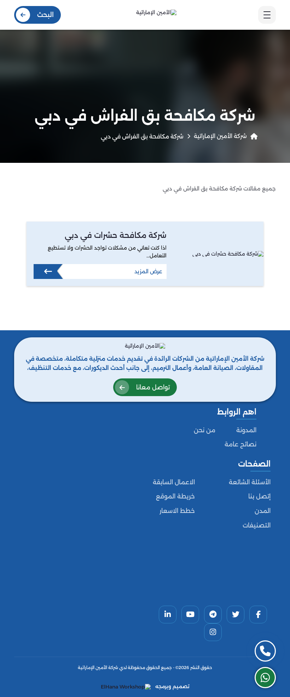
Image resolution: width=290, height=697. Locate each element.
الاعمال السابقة (174, 482)
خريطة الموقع (175, 496)
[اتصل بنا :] (265, 651)
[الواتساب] (265, 677)
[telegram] (213, 614)
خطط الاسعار (177, 510)
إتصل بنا (259, 496)
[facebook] (258, 614)
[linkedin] (167, 614)
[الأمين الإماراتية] (156, 15)
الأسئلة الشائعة (250, 482)
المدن (263, 510)
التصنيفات (257, 525)
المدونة (246, 430)
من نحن (204, 430)
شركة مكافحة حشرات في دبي (116, 234)
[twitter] (235, 614)
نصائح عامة (240, 444)
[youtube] (190, 614)
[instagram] (213, 632)
